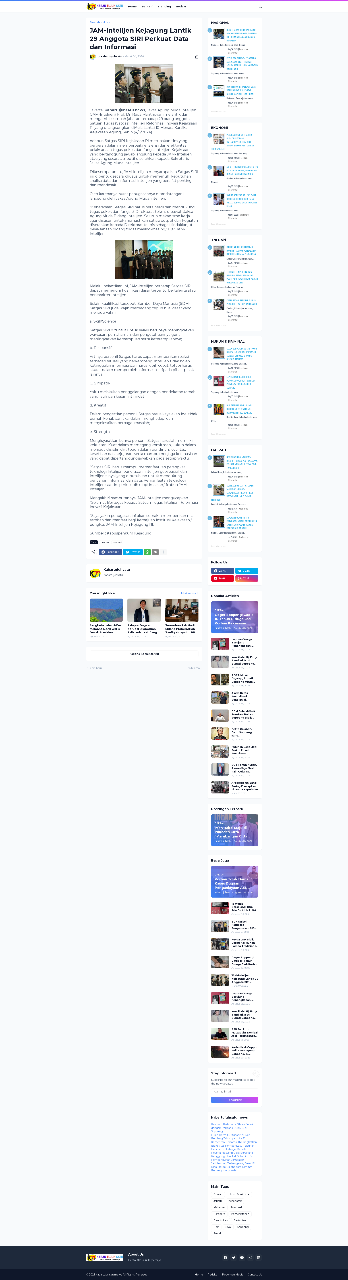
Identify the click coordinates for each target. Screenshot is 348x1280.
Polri (216, 1227)
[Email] (155, 552)
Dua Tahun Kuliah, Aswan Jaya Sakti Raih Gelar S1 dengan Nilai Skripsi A (244, 768)
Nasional (117, 542)
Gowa (217, 1194)
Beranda (95, 22)
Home (132, 6)
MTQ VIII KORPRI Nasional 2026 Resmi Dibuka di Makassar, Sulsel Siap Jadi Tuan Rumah (241, 90)
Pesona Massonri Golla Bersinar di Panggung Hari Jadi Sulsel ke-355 (232, 1154)
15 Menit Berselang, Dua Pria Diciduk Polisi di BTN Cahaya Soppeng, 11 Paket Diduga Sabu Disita (244, 907)
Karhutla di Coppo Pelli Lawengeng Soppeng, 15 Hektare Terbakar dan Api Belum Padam (243, 1051)
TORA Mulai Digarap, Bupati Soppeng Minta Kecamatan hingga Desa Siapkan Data (244, 678)
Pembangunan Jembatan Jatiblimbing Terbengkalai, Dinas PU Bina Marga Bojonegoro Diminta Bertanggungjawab (233, 1165)
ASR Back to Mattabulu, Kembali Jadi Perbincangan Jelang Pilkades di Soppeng (244, 1033)
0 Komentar (232, 52)
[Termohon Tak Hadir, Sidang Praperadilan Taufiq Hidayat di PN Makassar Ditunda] (181, 610)
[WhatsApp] (147, 552)
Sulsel (217, 1233)
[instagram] (250, 1257)
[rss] (258, 1257)
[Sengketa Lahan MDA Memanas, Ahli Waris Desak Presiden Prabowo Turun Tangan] (106, 610)
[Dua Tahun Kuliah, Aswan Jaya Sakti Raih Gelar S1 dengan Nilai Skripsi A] (220, 769)
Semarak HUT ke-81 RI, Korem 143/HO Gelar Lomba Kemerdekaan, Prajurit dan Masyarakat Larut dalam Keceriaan (232, 492)
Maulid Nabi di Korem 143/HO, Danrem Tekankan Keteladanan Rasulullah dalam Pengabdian (241, 250)
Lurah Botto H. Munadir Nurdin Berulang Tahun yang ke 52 (230, 1136)
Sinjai (228, 1227)
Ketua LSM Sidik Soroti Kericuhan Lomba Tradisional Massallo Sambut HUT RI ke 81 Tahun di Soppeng (244, 943)
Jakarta (218, 1201)
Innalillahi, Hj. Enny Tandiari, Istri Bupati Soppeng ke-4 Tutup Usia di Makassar (244, 661)
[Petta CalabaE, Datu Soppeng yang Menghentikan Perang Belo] (220, 733)
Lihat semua (188, 593)
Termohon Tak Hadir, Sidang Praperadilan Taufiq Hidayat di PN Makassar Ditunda (180, 629)
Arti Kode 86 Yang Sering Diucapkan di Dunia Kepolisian (244, 786)
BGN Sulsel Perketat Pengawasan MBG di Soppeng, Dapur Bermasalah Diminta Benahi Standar (244, 925)
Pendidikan (221, 1220)
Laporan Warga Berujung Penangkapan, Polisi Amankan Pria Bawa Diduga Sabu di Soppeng (243, 643)
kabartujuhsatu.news (109, 1274)
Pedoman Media (232, 1274)
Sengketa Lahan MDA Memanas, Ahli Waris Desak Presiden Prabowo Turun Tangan (105, 629)
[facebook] (225, 1257)
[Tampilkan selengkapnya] (163, 552)
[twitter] (233, 1257)
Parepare (219, 1214)
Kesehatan (235, 1201)
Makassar (219, 1207)
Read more (243, 49)
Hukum (107, 22)
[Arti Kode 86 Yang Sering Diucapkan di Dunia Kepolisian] (220, 787)
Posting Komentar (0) (144, 654)
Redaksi (181, 6)
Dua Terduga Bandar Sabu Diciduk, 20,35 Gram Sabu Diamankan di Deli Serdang (239, 409)
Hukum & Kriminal (238, 1194)
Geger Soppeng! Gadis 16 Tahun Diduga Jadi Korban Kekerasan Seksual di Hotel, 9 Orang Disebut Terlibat (244, 961)
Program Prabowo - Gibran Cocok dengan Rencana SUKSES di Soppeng (232, 1128)
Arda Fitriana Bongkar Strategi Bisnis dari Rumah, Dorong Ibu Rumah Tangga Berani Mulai (242, 170)
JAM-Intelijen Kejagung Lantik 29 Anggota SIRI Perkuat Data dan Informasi (244, 979)
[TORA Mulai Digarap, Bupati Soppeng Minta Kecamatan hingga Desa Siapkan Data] (220, 679)
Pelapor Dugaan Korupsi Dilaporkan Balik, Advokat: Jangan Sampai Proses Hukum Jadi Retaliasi (144, 629)
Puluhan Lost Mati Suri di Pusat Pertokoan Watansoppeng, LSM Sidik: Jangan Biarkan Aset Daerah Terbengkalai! (232, 141)
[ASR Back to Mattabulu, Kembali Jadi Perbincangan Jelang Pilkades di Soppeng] (220, 1034)
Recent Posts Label (218, 112)
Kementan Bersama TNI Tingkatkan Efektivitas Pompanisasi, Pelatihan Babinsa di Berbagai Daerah (234, 1145)
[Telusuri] (259, 6)
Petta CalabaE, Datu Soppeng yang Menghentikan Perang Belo (241, 732)
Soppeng (243, 1227)
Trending (164, 6)
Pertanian (239, 1220)
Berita (146, 6)
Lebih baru (95, 668)
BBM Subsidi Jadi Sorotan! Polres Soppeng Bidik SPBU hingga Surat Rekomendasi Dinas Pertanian (244, 714)
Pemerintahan (240, 1214)
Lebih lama (193, 668)
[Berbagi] (195, 57)
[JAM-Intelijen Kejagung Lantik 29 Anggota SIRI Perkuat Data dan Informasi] (220, 980)
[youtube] (242, 1257)
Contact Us (255, 1274)
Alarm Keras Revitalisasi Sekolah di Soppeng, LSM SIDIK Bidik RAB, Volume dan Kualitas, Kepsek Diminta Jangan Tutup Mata (242, 696)
